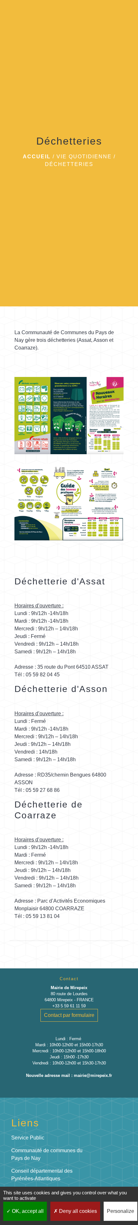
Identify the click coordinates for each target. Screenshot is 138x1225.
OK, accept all (27, 1211)
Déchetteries (69, 164)
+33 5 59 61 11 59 (69, 1005)
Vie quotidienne (84, 156)
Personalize (120, 1211)
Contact (69, 978)
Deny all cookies (77, 1211)
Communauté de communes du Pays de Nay (46, 1154)
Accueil (37, 156)
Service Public (27, 1137)
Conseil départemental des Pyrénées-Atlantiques (42, 1174)
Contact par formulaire (69, 1015)
